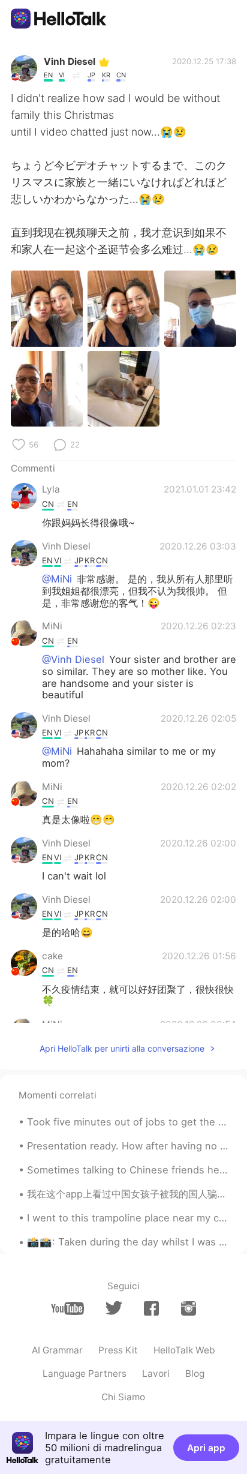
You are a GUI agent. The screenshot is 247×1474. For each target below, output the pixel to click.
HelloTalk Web (184, 1350)
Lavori (156, 1373)
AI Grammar (57, 1350)
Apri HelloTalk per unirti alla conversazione (122, 1048)
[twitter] (114, 1308)
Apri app (206, 1448)
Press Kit (118, 1350)
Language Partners (84, 1373)
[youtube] (67, 1308)
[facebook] (151, 1308)
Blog (194, 1373)
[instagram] (188, 1308)
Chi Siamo (123, 1397)
